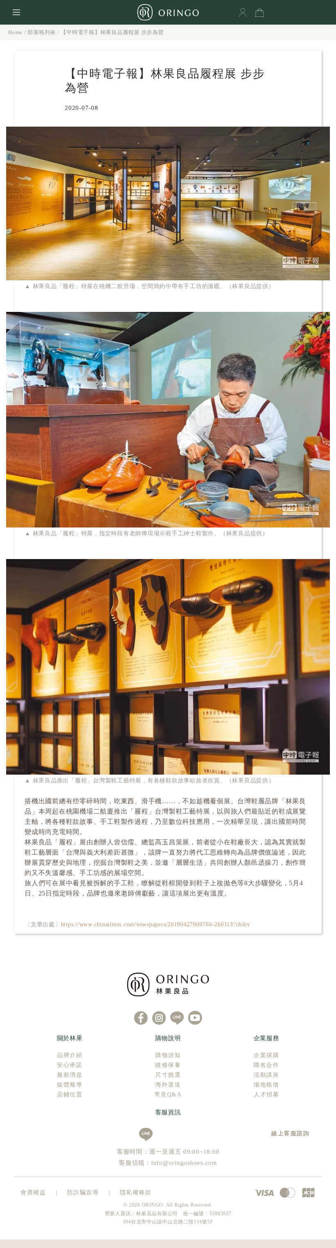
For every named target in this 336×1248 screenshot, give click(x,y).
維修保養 (168, 1065)
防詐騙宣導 (83, 1192)
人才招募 (266, 1094)
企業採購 (266, 1055)
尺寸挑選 (168, 1075)
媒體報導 (69, 1085)
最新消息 (69, 1075)
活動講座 (266, 1075)
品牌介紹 (69, 1055)
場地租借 (266, 1085)
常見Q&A (168, 1094)
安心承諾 (69, 1065)
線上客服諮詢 (287, 1133)
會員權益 (33, 1192)
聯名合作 (266, 1065)
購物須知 (168, 1055)
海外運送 (168, 1085)
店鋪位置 (69, 1094)
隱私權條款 (136, 1192)
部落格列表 (41, 32)
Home (15, 32)
